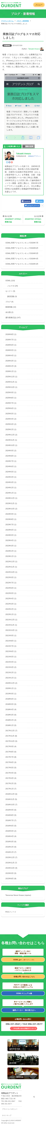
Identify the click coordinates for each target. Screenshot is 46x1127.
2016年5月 (10, 831)
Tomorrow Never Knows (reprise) (18, 895)
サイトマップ (6, 1115)
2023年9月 (10, 514)
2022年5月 (10, 593)
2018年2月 (10, 720)
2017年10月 (11, 741)
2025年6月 (10, 408)
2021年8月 (10, 641)
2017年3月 (10, 778)
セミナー (10, 291)
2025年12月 (11, 377)
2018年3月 (10, 715)
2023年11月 (11, 503)
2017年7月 (10, 757)
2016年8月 (10, 815)
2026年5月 (10, 350)
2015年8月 (10, 879)
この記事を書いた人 (13, 146)
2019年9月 (10, 694)
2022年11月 (11, 567)
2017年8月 (10, 752)
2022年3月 (10, 604)
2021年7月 (10, 646)
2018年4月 (10, 709)
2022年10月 (11, 572)
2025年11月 (11, 382)
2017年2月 (10, 783)
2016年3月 (10, 842)
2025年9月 (10, 392)
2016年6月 (10, 826)
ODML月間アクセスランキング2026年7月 (21, 243)
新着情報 (7, 45)
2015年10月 (11, 868)
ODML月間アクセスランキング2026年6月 (21, 248)
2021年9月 (10, 635)
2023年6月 (10, 530)
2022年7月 (10, 583)
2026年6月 (10, 345)
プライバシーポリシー (9, 1109)
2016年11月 (11, 799)
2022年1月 (10, 614)
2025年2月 (10, 429)
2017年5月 (10, 768)
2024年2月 (10, 488)
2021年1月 (10, 678)
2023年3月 (10, 546)
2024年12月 (11, 435)
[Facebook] (9, 162)
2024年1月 (10, 493)
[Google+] (12, 162)
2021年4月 (10, 662)
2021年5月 (10, 657)
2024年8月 (10, 456)
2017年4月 (10, 773)
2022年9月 (10, 577)
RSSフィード (10, 912)
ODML (10, 281)
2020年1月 (10, 688)
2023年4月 (10, 540)
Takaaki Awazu (34, 49)
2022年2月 (10, 609)
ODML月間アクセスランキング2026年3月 (21, 264)
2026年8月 (10, 334)
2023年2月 (10, 551)
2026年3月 (10, 361)
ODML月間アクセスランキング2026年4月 (21, 259)
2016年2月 (10, 847)
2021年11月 (11, 625)
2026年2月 (10, 366)
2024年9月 (10, 451)
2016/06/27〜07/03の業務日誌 (13, 220)
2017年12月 (11, 731)
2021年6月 (10, 651)
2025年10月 (11, 387)
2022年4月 (10, 598)
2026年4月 (10, 355)
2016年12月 (11, 794)
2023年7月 (10, 525)
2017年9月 (10, 746)
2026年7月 (10, 340)
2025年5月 (10, 414)
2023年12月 (11, 498)
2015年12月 (11, 857)
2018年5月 (10, 704)
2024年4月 (10, 477)
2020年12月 (11, 683)
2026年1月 (10, 371)
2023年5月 (10, 535)
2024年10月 (11, 445)
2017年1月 (10, 789)
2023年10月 (11, 509)
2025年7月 (10, 403)
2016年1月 (10, 852)
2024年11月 (11, 440)
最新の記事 (29, 146)
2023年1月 (10, 556)
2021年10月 (11, 630)
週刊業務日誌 (13, 318)
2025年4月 (10, 419)
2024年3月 (10, 482)
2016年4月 (10, 836)
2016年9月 (10, 810)
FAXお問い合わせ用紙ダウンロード (25, 1028)
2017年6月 (10, 762)
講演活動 (12, 296)
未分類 (9, 312)
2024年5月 (10, 472)
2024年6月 (10, 466)
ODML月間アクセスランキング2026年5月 (21, 253)
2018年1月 (10, 725)
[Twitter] (7, 162)
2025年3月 (10, 424)
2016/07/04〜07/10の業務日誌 (33, 220)
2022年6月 (10, 588)
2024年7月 (10, 461)
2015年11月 (11, 863)
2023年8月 (10, 519)
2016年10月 (11, 805)
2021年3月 (10, 667)
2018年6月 (10, 699)
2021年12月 (11, 620)
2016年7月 (10, 820)
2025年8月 (10, 398)
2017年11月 (11, 736)
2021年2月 (10, 672)
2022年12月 (11, 562)
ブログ (9, 302)
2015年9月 (10, 873)
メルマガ (12, 286)
